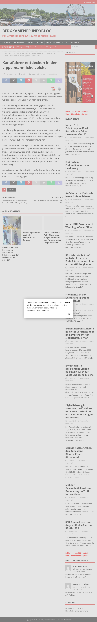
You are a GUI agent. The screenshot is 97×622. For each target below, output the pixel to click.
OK (69, 314)
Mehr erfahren (43, 310)
